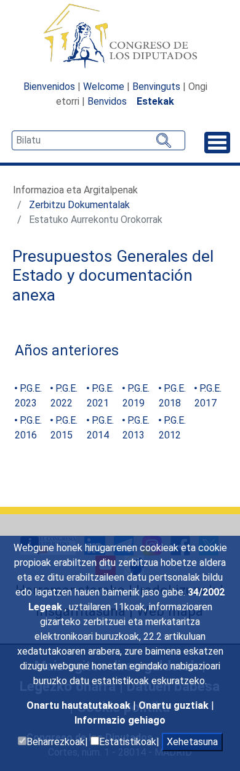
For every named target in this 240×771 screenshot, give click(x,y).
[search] (98, 140)
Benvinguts (156, 86)
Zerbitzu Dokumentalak (79, 205)
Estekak (155, 101)
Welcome (103, 86)
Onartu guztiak (174, 705)
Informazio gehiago (120, 720)
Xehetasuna (192, 742)
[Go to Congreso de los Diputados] (120, 36)
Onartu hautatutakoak (79, 705)
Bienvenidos (49, 86)
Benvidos (107, 101)
